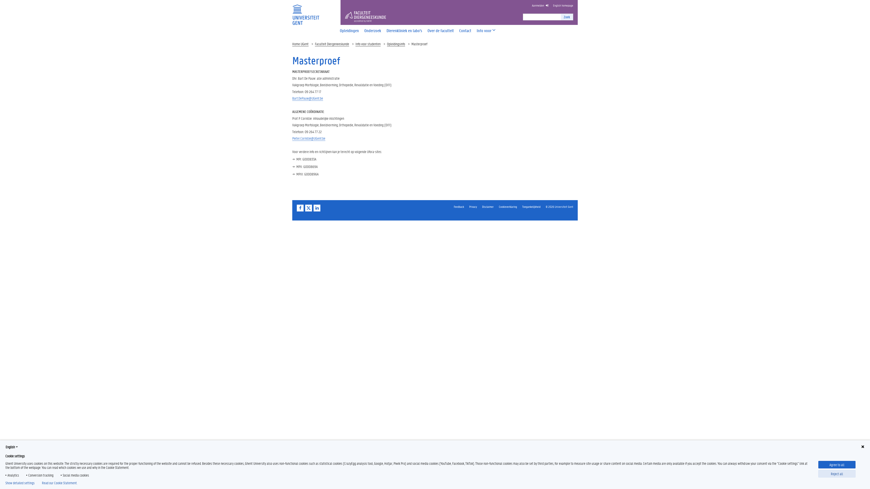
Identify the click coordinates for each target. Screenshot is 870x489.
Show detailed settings (20, 483)
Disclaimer (488, 207)
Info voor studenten (368, 43)
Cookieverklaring (508, 207)
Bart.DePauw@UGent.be (307, 98)
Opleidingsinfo (396, 43)
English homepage (563, 5)
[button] (484, 31)
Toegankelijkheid (531, 207)
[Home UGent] (305, 12)
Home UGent (300, 43)
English (10, 446)
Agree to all (836, 464)
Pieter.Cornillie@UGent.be (308, 138)
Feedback (459, 207)
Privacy (473, 207)
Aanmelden (538, 5)
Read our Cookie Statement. (59, 483)
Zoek (567, 16)
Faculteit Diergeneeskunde (332, 43)
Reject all (837, 473)
